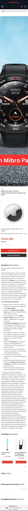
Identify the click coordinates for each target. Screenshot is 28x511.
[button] (2, 6)
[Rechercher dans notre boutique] (22, 6)
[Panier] (25, 6)
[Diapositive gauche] (1, 101)
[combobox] (13, 6)
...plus (25, 233)
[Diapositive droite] (27, 101)
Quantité (3, 242)
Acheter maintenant (13, 255)
